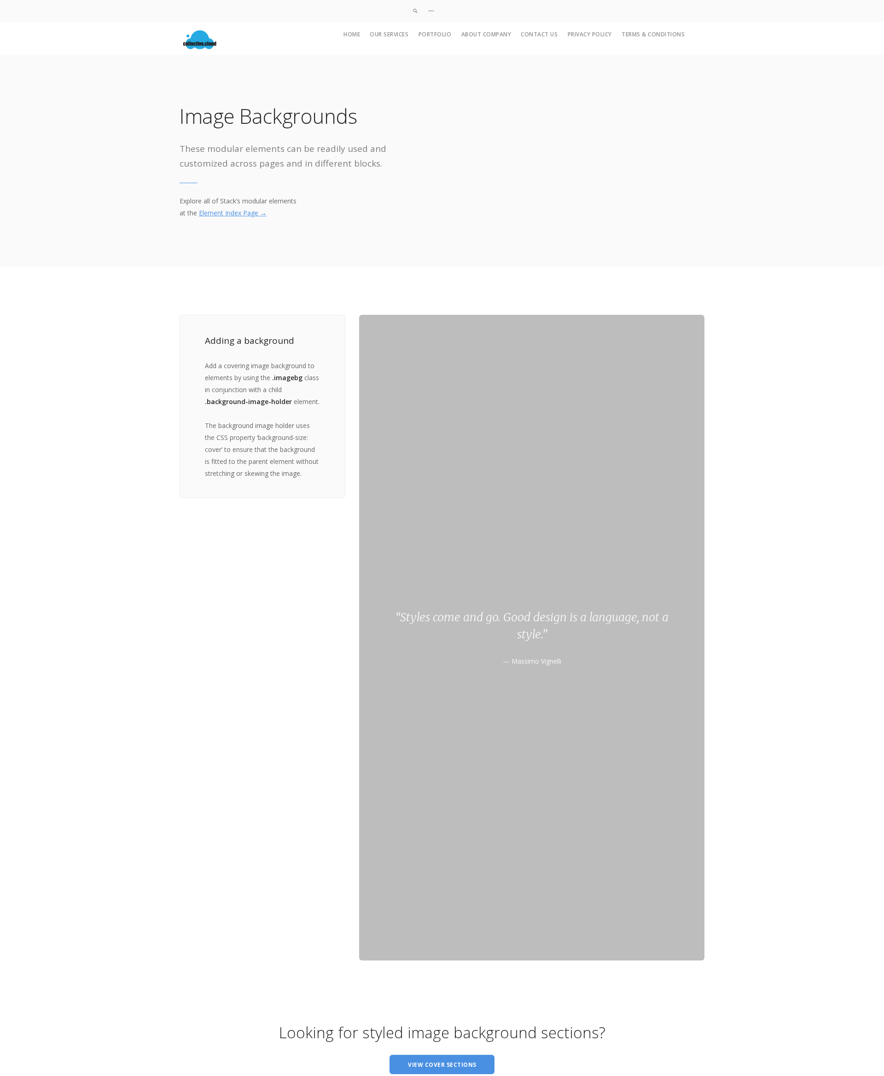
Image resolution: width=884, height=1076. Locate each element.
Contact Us (539, 34)
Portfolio (435, 34)
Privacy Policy (590, 34)
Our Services (389, 34)
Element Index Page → (233, 212)
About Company (486, 34)
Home (351, 34)
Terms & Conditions (653, 34)
